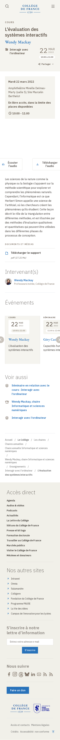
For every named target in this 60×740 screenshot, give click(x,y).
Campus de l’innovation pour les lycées (31, 613)
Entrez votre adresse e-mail (24, 641)
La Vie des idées (19, 608)
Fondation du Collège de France (27, 598)
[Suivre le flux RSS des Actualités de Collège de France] (45, 674)
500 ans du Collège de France (23, 525)
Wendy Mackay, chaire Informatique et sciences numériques (28, 406)
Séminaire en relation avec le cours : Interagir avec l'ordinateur (31, 390)
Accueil (8, 439)
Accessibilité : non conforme (34, 731)
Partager (46, 64)
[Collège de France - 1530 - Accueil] (30, 9)
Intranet (15, 578)
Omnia (14, 583)
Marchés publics (16, 545)
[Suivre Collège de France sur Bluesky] (27, 674)
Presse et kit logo (16, 530)
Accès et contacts (20, 725)
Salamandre (17, 588)
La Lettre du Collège (18, 520)
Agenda (11, 500)
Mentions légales (40, 725)
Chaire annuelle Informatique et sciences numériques (26, 450)
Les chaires (40, 439)
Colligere (16, 593)
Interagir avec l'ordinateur (29, 417)
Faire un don (18, 690)
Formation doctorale (18, 535)
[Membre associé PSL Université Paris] (42, 708)
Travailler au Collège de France (24, 540)
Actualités (12, 515)
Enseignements (18, 466)
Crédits (14, 731)
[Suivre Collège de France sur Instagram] (15, 674)
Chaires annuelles (14, 444)
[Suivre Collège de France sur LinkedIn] (33, 674)
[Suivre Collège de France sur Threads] (21, 674)
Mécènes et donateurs (19, 555)
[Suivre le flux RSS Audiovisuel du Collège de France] (51, 674)
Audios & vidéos (15, 505)
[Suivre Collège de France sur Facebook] (9, 674)
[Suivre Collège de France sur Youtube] (39, 674)
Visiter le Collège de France (22, 550)
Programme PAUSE (20, 603)
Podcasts (12, 510)
